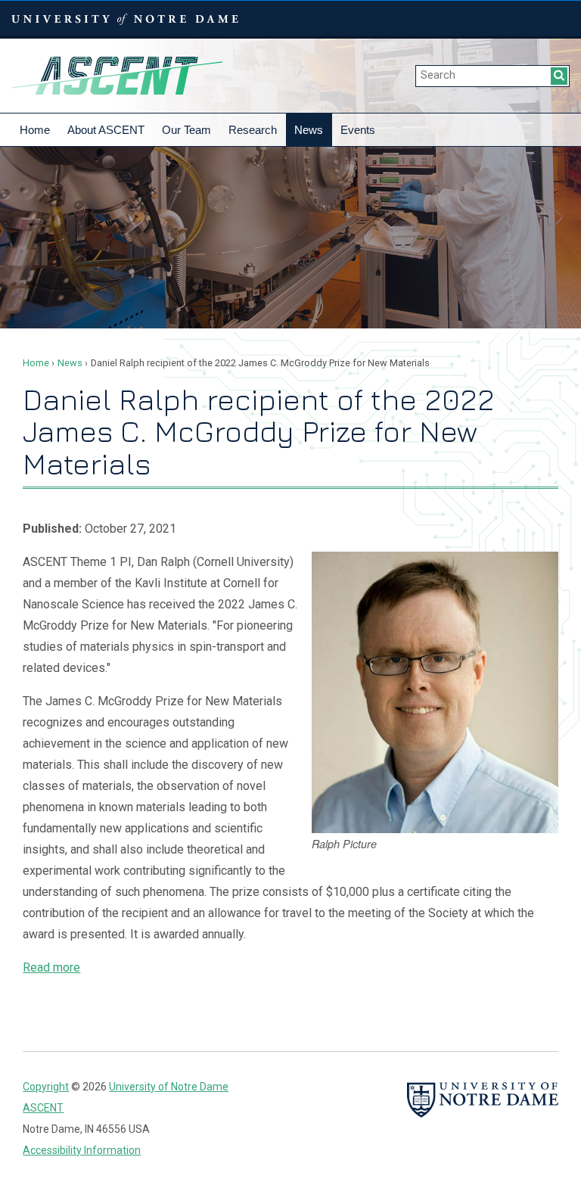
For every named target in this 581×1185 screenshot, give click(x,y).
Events (357, 129)
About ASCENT (105, 129)
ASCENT (117, 76)
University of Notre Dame (168, 1087)
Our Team (186, 129)
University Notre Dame (125, 19)
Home (35, 129)
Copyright (46, 1087)
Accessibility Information (82, 1150)
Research (252, 129)
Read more (51, 967)
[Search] (559, 76)
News (308, 129)
